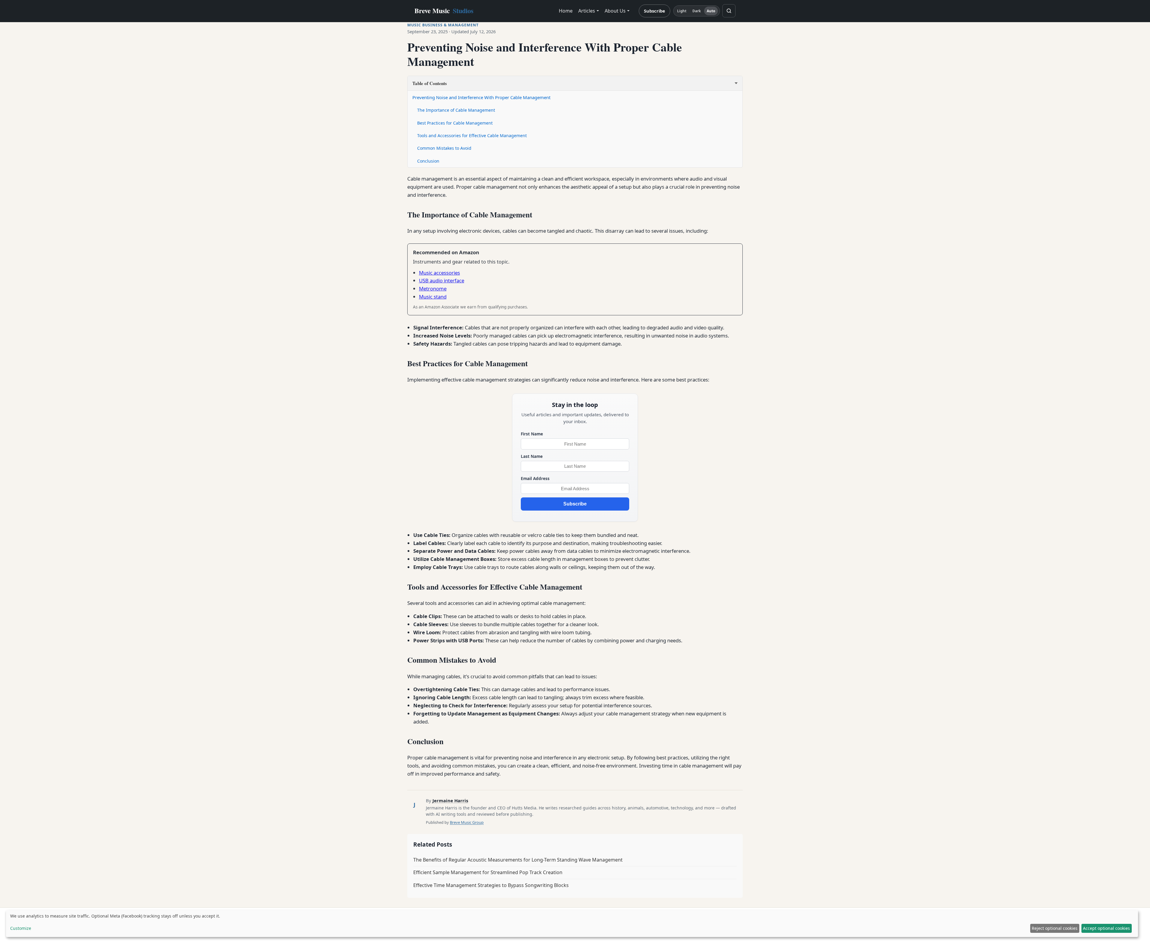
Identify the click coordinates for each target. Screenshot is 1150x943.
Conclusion (428, 161)
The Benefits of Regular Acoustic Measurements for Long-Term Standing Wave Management (518, 859)
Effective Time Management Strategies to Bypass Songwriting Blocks (491, 885)
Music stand (433, 296)
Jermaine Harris (450, 800)
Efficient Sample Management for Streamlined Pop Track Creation (487, 872)
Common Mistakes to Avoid (444, 148)
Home (566, 10)
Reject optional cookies (1055, 928)
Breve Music (443, 11)
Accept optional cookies (1106, 928)
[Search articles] (729, 10)
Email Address (535, 478)
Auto (711, 11)
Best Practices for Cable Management (455, 123)
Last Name (532, 456)
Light (682, 11)
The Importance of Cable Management (456, 110)
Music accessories (439, 272)
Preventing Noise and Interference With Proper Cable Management (481, 97)
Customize (20, 928)
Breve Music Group (467, 822)
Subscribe (654, 11)
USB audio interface (441, 280)
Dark (696, 11)
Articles (586, 10)
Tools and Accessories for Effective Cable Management (472, 135)
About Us (615, 10)
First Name (532, 434)
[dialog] (572, 923)
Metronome (433, 288)
